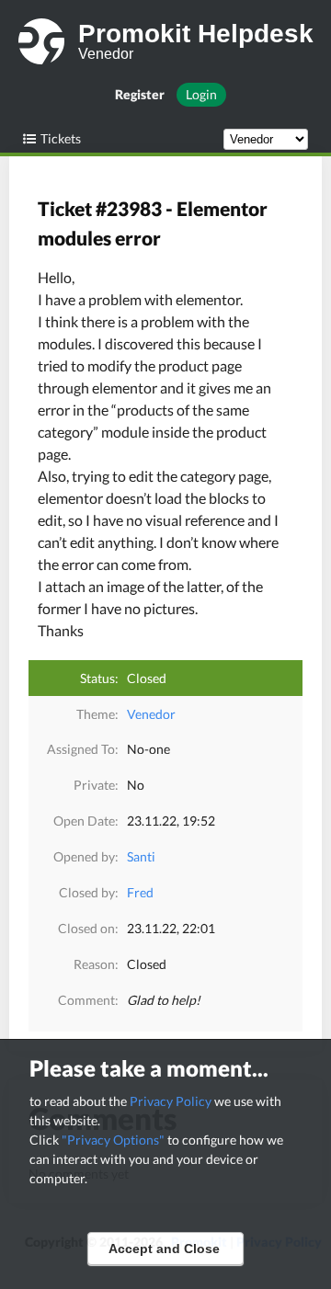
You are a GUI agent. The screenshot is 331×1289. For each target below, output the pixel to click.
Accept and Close (164, 1248)
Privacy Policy (170, 1101)
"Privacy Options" (113, 1139)
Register (140, 94)
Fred (140, 892)
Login (201, 94)
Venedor (151, 714)
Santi (141, 856)
